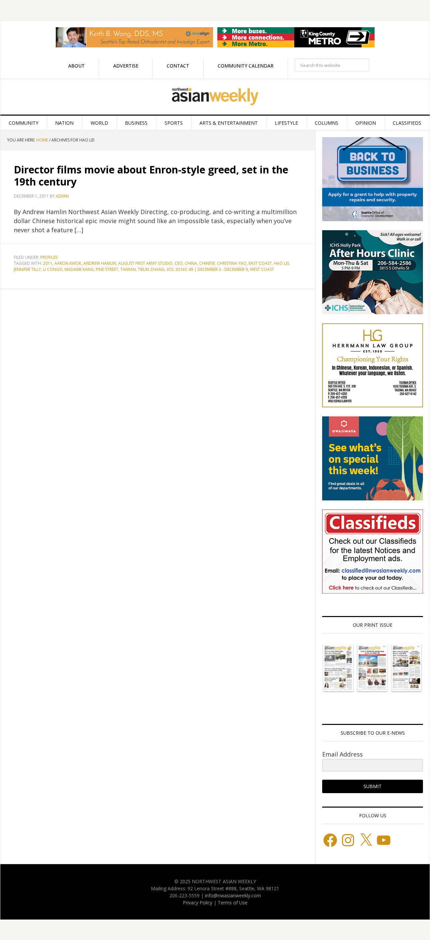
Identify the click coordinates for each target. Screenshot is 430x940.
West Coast (262, 269)
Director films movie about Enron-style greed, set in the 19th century (151, 176)
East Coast (260, 263)
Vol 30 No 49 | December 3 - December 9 (207, 269)
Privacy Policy (197, 902)
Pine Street (107, 269)
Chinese (207, 263)
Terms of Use (233, 902)
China (191, 263)
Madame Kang (79, 269)
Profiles (48, 257)
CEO (179, 263)
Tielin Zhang (151, 269)
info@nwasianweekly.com (233, 895)
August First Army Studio (145, 263)
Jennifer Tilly (27, 269)
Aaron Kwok (67, 263)
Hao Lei (281, 263)
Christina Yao (232, 263)
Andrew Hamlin (99, 263)
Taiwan (128, 269)
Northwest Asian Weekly (215, 97)
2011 (47, 263)
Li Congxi (52, 269)
